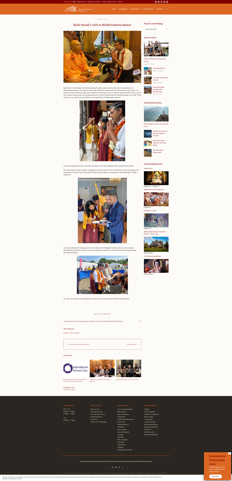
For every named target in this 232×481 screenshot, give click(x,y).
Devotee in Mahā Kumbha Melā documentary (158, 89)
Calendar (120, 447)
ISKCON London (149, 432)
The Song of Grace (159, 68)
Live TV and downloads (124, 409)
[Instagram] (164, 2)
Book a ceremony (123, 414)
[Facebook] (156, 2)
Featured (100, 19)
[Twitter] (159, 2)
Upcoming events (96, 417)
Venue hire (120, 442)
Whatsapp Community (124, 450)
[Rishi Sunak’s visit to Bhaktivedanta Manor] (102, 57)
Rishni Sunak (119, 321)
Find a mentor (122, 429)
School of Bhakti (149, 412)
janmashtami (85, 321)
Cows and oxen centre (97, 414)
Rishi (112, 321)
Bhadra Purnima (131, 344)
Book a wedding (122, 440)
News (105, 19)
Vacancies (120, 427)
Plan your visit (94, 409)
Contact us (94, 419)
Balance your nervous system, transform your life (160, 133)
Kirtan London (148, 417)
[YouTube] (161, 2)
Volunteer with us (123, 424)
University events (149, 422)
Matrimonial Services (151, 424)
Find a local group (123, 432)
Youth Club (121, 422)
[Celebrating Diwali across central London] (128, 368)
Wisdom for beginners (151, 414)
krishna (92, 321)
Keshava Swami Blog (151, 435)
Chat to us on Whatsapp (98, 422)
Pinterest (77, 333)
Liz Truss (98, 321)
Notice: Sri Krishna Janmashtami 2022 (79, 344)
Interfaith (120, 437)
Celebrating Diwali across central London (127, 379)
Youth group (148, 419)
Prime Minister (106, 321)
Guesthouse (121, 445)
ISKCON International (151, 427)
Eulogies (147, 409)
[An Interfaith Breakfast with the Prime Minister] (102, 368)
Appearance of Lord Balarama (154, 189)
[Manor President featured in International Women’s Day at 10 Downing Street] (75, 368)
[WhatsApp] (167, 2)
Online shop (121, 417)
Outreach (120, 435)
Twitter (72, 333)
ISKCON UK (147, 429)
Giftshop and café (96, 412)
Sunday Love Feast (150, 210)
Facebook (66, 333)
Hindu (78, 321)
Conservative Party (69, 321)
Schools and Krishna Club (125, 419)
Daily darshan (121, 412)
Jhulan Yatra (148, 168)
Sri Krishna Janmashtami (152, 256)
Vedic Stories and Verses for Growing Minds (159, 143)
